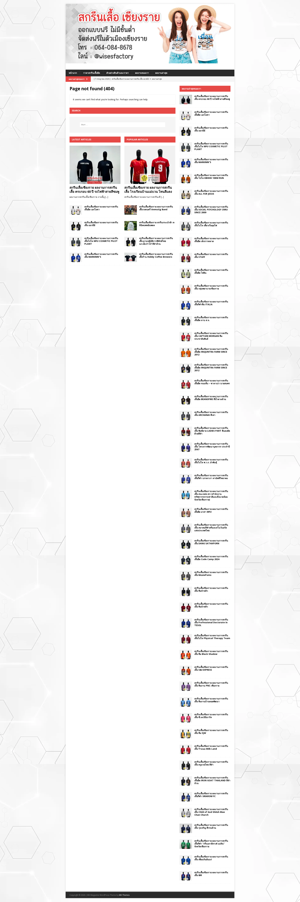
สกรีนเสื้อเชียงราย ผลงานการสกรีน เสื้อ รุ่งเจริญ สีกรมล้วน (211, 826)
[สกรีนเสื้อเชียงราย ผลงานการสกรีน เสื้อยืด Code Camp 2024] (186, 559)
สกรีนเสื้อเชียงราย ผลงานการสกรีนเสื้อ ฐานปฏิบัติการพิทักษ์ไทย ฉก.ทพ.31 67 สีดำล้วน (156, 241)
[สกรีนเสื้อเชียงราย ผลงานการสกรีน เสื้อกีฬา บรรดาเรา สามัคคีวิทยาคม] (186, 478)
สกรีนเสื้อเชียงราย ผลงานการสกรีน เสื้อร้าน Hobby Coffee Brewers (156, 255)
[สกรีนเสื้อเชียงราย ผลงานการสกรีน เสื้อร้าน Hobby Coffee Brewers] (130, 257)
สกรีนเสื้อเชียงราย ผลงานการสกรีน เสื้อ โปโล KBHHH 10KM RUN (211, 176)
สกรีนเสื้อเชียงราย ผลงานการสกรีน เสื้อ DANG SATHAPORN (211, 542)
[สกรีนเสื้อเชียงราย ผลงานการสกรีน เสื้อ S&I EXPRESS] (186, 670)
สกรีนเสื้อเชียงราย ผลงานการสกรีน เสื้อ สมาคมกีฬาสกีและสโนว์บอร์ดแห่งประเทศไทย (211, 527)
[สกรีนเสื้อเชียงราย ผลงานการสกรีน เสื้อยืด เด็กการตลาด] (186, 241)
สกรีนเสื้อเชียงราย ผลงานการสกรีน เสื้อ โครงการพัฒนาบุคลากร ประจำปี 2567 (212, 446)
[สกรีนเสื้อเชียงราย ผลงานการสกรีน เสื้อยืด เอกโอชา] (76, 210)
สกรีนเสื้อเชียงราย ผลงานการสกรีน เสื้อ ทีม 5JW (211, 731)
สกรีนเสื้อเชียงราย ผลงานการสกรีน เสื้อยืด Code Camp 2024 (211, 558)
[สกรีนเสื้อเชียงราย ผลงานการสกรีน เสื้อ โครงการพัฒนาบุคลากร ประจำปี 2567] (186, 447)
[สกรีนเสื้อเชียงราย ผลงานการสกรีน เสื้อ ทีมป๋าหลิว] (186, 591)
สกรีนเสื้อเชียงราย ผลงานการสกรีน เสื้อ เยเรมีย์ (101, 224)
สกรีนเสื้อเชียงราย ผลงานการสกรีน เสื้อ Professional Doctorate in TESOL (211, 622)
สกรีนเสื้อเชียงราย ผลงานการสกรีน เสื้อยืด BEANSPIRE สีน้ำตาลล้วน (211, 398)
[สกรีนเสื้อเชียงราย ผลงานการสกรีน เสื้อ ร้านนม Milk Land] (186, 749)
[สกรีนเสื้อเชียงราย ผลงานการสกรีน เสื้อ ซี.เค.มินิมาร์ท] (186, 717)
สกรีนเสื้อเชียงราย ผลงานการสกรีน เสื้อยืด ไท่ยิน (211, 271)
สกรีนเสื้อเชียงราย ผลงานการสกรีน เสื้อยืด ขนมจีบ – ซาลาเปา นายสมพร (212, 382)
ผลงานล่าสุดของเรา (191, 88)
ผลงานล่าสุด (161, 72)
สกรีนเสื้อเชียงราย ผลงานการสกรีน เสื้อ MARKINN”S (101, 255)
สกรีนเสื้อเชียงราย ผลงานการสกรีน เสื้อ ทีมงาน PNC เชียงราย (211, 684)
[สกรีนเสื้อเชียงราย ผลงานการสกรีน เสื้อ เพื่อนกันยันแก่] (186, 860)
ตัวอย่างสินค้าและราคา (117, 72)
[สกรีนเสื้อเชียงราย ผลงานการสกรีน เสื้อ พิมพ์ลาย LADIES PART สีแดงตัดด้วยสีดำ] (186, 431)
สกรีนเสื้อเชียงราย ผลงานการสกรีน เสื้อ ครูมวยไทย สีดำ (211, 763)
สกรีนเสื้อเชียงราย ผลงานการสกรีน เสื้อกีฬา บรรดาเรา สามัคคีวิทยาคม (211, 477)
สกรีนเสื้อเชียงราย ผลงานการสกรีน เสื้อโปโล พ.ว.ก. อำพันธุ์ (211, 461)
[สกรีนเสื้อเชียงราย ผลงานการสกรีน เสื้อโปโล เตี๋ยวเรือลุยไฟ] (186, 226)
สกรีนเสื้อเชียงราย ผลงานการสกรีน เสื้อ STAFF (211, 255)
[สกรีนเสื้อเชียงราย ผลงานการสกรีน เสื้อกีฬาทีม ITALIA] (186, 305)
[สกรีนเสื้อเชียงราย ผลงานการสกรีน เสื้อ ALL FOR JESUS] (186, 194)
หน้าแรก (73, 72)
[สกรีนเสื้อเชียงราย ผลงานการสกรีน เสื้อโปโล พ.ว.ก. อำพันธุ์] (186, 463)
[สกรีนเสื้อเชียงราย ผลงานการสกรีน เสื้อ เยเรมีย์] (76, 225)
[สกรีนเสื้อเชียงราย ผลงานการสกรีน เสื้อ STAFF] (186, 257)
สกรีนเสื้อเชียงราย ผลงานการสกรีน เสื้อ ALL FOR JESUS (211, 192)
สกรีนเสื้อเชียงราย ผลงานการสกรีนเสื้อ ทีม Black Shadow (211, 652)
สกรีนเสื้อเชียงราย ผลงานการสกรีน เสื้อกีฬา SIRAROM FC (211, 795)
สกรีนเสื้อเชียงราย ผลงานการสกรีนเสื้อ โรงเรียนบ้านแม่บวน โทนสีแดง (148, 189)
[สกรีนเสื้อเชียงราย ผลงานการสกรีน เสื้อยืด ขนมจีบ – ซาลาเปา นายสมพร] (186, 384)
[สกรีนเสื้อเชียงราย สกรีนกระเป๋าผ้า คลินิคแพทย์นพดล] (130, 225)
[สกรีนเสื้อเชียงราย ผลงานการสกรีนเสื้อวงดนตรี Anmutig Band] (130, 210)
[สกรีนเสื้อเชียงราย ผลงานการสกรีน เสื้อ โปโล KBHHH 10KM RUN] (186, 178)
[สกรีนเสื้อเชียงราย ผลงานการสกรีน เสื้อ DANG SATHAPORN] (186, 544)
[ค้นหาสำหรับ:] (122, 124)
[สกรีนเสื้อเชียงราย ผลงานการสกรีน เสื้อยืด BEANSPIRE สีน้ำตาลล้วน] (186, 399)
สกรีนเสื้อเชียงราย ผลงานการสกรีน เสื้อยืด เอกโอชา (101, 208)
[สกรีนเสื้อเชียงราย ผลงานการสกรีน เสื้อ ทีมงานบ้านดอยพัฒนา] (186, 702)
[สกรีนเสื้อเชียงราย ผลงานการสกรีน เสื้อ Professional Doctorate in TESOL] (186, 623)
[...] (106, 196)
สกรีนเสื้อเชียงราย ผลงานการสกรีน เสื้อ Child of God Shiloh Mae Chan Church (211, 812)
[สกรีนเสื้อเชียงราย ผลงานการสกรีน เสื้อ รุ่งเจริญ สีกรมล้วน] (186, 828)
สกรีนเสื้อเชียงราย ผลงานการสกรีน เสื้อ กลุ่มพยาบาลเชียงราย (211, 287)
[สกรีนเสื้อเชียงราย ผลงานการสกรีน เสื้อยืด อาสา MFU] (186, 512)
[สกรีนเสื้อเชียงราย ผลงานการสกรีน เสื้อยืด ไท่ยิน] (186, 273)
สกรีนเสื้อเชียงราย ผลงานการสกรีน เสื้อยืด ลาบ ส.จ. (211, 319)
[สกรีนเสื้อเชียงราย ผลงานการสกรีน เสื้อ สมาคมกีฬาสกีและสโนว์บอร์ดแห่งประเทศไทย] (186, 528)
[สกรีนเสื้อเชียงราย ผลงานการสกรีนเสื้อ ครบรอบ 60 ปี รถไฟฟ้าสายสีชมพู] (95, 165)
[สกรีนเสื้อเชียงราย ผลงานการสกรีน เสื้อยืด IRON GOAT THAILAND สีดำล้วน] (186, 781)
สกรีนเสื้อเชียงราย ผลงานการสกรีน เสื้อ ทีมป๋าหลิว (211, 589)
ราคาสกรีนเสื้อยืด (91, 72)
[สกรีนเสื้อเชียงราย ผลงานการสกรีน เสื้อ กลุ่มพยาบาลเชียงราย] (186, 289)
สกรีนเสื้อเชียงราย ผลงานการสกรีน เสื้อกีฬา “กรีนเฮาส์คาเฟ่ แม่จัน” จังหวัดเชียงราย (211, 843)
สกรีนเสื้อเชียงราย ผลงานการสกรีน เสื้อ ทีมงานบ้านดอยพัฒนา (211, 700)
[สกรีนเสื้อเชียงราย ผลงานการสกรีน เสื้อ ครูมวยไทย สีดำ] (186, 765)
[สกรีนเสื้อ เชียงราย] (150, 61)
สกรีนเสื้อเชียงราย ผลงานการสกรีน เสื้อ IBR (211, 874)
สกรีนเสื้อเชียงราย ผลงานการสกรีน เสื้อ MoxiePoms (211, 573)
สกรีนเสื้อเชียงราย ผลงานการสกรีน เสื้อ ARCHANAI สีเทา (211, 413)
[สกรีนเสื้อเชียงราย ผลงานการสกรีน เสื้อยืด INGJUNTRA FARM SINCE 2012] (186, 352)
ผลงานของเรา (142, 72)
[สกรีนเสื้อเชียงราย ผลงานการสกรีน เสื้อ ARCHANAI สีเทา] (186, 415)
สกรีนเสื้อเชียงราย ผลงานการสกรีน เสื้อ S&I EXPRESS (211, 668)
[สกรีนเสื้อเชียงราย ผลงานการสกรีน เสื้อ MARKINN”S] (76, 257)
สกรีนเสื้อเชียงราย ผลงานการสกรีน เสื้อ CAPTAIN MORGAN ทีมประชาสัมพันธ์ (211, 336)
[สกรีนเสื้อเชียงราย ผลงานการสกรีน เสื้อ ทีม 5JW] (186, 733)
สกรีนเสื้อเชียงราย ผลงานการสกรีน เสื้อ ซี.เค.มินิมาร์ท (211, 716)
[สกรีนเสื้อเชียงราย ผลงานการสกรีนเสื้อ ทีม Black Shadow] (186, 654)
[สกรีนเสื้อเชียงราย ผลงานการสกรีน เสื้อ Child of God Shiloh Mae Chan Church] (186, 812)
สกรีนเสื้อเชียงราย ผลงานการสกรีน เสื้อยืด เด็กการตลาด (211, 240)
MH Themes (124, 895)
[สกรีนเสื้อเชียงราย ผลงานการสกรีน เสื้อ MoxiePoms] (186, 575)
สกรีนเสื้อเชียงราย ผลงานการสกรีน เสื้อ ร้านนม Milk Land (211, 747)
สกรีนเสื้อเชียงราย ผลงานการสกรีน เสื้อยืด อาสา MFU (211, 510)
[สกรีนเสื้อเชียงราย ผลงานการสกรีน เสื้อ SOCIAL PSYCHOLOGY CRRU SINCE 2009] (186, 210)
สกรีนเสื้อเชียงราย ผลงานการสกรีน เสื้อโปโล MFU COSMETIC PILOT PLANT (101, 241)
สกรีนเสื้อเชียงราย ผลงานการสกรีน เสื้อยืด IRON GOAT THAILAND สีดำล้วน (212, 780)
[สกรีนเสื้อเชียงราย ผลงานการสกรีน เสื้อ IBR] (186, 875)
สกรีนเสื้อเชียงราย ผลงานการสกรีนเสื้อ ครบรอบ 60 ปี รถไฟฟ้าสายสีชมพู (94, 189)
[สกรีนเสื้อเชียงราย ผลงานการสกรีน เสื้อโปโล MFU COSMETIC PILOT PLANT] (76, 241)
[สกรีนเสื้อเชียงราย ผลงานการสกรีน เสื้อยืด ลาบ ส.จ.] (186, 320)
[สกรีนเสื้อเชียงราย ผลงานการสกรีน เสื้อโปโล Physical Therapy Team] (186, 638)
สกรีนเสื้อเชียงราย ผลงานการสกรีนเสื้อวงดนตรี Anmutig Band (156, 208)
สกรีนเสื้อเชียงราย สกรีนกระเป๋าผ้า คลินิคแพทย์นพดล (156, 224)
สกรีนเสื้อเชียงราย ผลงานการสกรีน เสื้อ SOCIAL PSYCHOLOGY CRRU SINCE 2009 (211, 209)
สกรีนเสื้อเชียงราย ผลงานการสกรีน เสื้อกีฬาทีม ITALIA (211, 303)
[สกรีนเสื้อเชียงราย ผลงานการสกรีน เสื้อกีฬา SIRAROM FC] (186, 796)
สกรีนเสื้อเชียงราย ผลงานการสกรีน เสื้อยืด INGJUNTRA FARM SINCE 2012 (211, 351)
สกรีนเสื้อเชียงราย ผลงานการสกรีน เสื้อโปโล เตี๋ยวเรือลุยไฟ (211, 224)
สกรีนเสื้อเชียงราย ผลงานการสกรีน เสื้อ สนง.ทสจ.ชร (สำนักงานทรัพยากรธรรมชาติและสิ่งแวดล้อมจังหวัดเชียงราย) (211, 495)
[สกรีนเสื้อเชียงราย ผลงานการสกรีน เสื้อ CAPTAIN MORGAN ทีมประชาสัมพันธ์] (186, 336)
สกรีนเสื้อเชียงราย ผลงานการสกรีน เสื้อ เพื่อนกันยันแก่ (211, 858)
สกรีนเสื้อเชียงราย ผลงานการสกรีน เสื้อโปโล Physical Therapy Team (212, 637)
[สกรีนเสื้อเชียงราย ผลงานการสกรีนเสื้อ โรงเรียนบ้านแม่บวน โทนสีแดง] (149, 165)
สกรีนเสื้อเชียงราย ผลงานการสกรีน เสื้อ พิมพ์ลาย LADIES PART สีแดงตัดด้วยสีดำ (212, 430)
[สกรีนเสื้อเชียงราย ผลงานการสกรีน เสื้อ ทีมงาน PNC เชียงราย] (186, 686)
